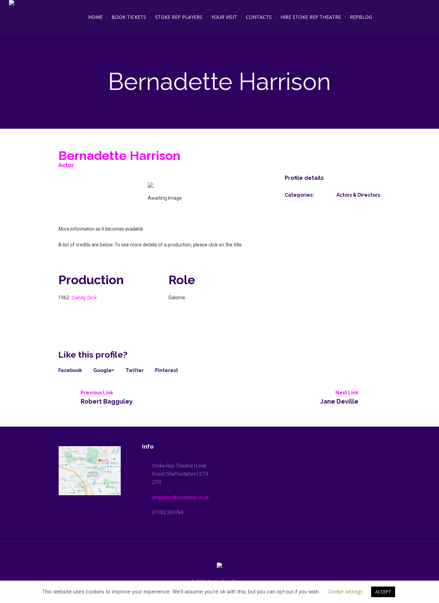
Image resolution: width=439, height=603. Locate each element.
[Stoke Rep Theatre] (219, 566)
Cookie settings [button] (345, 591)
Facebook (70, 370)
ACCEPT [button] (383, 592)
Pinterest (166, 370)
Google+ (103, 370)
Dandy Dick (84, 297)
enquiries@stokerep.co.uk (180, 497)
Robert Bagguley (107, 401)
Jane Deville (339, 401)
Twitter (135, 370)
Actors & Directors (358, 195)
